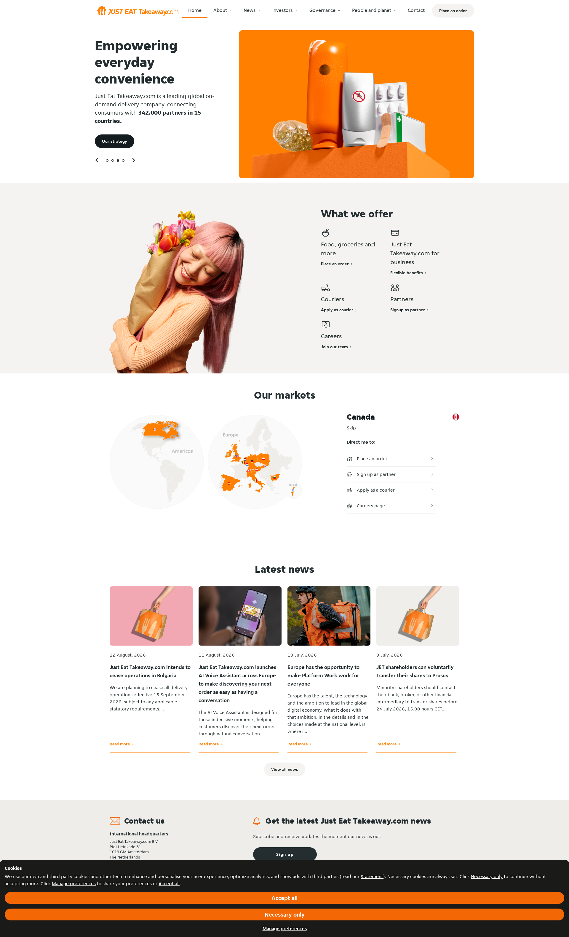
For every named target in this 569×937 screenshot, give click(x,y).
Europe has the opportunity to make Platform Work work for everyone (323, 675)
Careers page (371, 506)
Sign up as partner (376, 474)
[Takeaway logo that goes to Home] (138, 10)
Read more (122, 744)
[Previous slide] (97, 160)
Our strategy (114, 141)
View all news (284, 769)
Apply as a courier (376, 490)
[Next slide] (133, 160)
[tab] (107, 160)
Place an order (372, 458)
